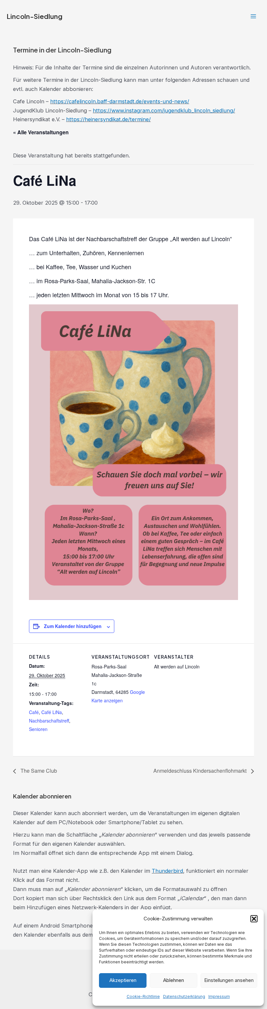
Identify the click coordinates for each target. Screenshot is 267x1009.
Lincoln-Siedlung (35, 16)
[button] (254, 918)
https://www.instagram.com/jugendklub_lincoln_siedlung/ (164, 110)
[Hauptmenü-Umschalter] (253, 16)
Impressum (219, 996)
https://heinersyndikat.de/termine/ (108, 119)
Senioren (38, 729)
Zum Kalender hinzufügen (73, 626)
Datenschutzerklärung (184, 996)
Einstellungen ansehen (229, 980)
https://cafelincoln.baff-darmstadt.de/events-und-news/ (119, 101)
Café (34, 712)
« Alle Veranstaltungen (41, 132)
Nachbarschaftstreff (49, 720)
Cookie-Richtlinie (143, 996)
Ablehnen (173, 980)
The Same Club (38, 770)
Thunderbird (167, 871)
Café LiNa (51, 712)
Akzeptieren (122, 980)
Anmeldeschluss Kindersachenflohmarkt (200, 770)
